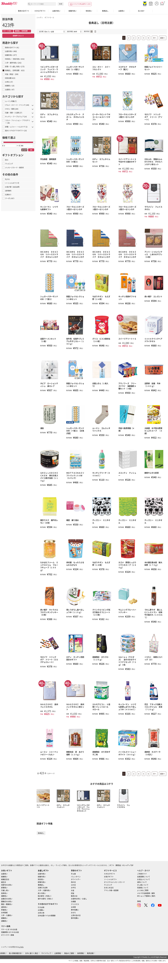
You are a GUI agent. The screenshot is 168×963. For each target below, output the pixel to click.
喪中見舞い (75, 918)
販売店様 (90, 953)
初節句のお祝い (6, 885)
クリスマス (75, 904)
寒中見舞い (75, 910)
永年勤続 (4, 912)
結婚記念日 (5, 879)
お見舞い (41, 910)
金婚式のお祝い (6, 899)
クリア (24, 150)
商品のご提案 (69, 953)
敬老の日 (74, 896)
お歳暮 (73, 901)
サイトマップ (46, 953)
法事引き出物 (42, 887)
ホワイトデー (76, 879)
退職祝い (4, 921)
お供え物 (41, 913)
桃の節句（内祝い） (45, 896)
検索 (60, 4)
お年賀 (73, 907)
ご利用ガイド (142, 874)
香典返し (105, 11)
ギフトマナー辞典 (7, 935)
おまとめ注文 (109, 887)
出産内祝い (56, 11)
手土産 (73, 874)
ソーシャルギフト (110, 879)
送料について (142, 882)
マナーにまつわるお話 (9, 929)
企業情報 (57, 953)
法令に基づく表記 (31, 953)
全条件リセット (18, 36)
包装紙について (142, 887)
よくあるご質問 (142, 890)
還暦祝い (4, 896)
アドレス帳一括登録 (111, 890)
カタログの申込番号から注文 (82, 4)
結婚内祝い (73, 11)
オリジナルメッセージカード (114, 882)
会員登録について (143, 876)
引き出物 (41, 907)
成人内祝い (42, 893)
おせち (73, 912)
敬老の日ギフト (23, 11)
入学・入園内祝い (44, 890)
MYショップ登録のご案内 (146, 896)
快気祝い (89, 11)
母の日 (73, 882)
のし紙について (142, 885)
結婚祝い (4, 876)
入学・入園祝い (6, 915)
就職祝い (4, 918)
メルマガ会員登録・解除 (146, 893)
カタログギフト (40, 11)
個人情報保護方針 (15, 953)
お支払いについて (143, 879)
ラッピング (108, 885)
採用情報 (80, 953)
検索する (29, 4)
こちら (21, 947)
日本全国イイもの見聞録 (46, 915)
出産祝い (121, 11)
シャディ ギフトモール (45, 17)
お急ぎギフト (109, 876)
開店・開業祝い (6, 904)
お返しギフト (43, 870)
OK (31, 150)
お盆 (72, 890)
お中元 (73, 887)
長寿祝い (4, 893)
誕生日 (3, 882)
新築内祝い (42, 882)
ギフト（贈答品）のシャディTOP (121, 865)
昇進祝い (4, 910)
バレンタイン (76, 876)
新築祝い (4, 887)
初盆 (72, 893)
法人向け (141, 11)
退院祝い (4, 907)
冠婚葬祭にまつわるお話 (10, 932)
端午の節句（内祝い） (46, 899)
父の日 (73, 885)
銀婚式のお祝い (6, 901)
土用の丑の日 (76, 915)
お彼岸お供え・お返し (79, 899)
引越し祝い (5, 890)
